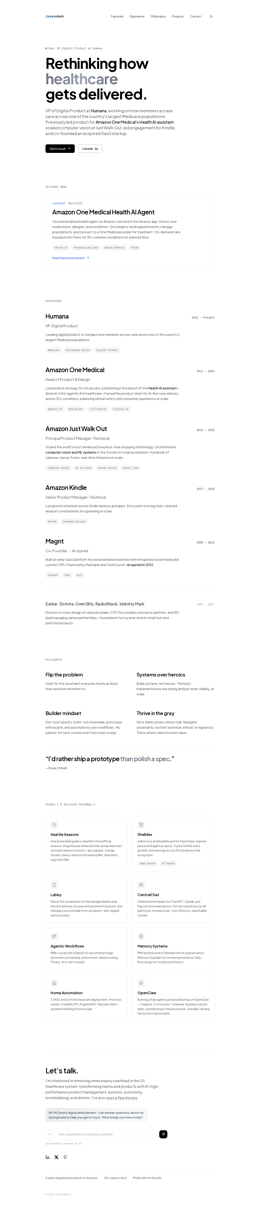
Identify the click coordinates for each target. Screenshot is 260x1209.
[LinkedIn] (48, 1157)
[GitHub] (65, 1157)
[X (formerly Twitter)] (56, 1157)
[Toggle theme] (211, 16)
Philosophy (158, 16)
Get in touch (58, 148)
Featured (117, 16)
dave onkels (55, 16)
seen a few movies (121, 1097)
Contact (196, 16)
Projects (178, 16)
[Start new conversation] (50, 1134)
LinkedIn (87, 148)
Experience (137, 16)
